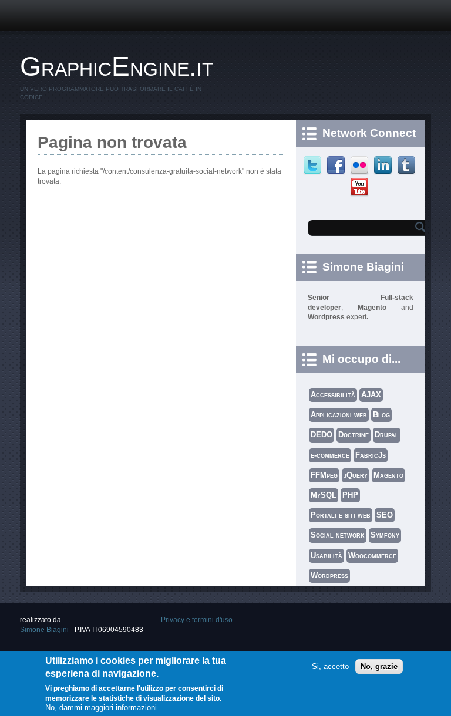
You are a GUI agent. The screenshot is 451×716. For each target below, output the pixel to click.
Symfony (385, 535)
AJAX (371, 394)
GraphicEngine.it (117, 66)
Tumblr (408, 165)
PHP (350, 495)
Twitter (314, 165)
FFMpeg (324, 475)
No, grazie (379, 666)
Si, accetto (330, 666)
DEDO (321, 434)
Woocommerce (372, 555)
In (384, 165)
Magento (388, 475)
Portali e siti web (341, 515)
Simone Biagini (44, 630)
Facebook (337, 165)
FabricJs (370, 455)
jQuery (356, 475)
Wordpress (329, 575)
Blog (381, 414)
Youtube (361, 187)
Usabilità (326, 555)
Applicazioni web (339, 414)
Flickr (361, 165)
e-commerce (330, 455)
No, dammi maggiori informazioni (101, 707)
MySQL (323, 495)
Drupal (387, 434)
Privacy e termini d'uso (197, 620)
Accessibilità (333, 394)
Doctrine (353, 434)
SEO (384, 515)
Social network (338, 535)
